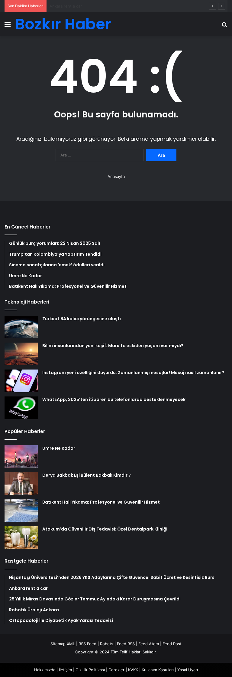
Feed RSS (126, 643)
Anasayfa (116, 176)
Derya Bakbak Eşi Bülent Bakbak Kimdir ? (86, 475)
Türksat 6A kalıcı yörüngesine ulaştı (81, 319)
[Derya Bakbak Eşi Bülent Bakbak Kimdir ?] (21, 483)
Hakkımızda (44, 669)
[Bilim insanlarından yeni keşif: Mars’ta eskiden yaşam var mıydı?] (21, 354)
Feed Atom (148, 643)
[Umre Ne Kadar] (21, 456)
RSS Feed (87, 643)
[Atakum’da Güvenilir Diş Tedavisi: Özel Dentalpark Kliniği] (21, 537)
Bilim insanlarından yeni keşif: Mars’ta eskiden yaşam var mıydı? (112, 346)
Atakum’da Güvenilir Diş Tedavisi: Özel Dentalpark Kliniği (104, 529)
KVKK (133, 669)
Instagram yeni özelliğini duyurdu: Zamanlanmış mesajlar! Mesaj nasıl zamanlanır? (133, 373)
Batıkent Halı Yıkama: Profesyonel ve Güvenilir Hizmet (101, 502)
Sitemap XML (62, 643)
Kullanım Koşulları (158, 669)
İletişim (65, 669)
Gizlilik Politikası (90, 669)
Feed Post (172, 643)
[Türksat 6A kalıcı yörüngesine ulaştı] (21, 327)
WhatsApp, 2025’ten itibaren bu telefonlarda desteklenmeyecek (113, 399)
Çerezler (116, 669)
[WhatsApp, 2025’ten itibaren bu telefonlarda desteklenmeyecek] (21, 407)
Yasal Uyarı (187, 669)
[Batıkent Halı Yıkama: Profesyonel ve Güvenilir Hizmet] (21, 510)
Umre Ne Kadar (58, 448)
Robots (106, 643)
